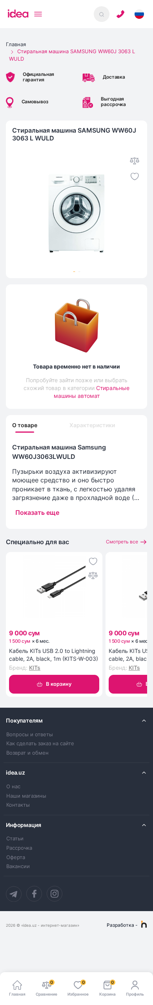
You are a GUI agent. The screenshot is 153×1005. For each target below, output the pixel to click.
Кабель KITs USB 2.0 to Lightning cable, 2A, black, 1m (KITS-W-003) (53, 654)
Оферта (15, 857)
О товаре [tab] (24, 425)
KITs (34, 667)
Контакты (18, 805)
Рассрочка (19, 848)
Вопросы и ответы (29, 734)
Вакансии (18, 866)
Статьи (15, 838)
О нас (13, 786)
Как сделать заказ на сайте (40, 743)
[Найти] (101, 14)
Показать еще (37, 512)
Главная (16, 44)
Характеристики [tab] (92, 425)
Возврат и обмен (27, 753)
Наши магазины (26, 796)
